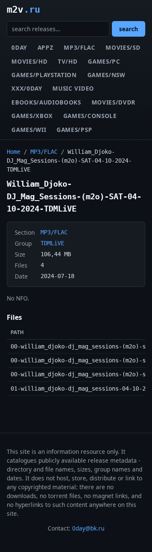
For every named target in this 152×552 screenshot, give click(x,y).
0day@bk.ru (88, 528)
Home (13, 151)
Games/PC (104, 61)
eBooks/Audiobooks (46, 102)
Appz (46, 47)
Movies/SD (123, 47)
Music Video (73, 88)
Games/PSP (74, 130)
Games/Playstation (44, 75)
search (128, 29)
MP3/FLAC (79, 47)
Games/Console (90, 116)
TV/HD (67, 61)
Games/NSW (106, 75)
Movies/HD (29, 61)
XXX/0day (26, 88)
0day (19, 47)
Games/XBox (32, 116)
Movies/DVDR (114, 102)
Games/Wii (28, 130)
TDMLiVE (52, 243)
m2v (23, 9)
